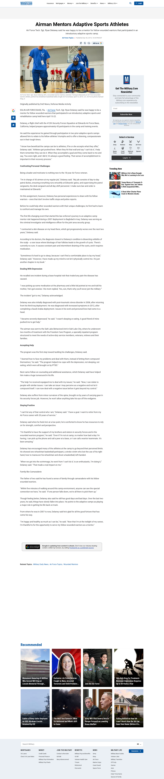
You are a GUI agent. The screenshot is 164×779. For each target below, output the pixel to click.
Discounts (78, 768)
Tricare (77, 762)
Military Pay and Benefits (82, 753)
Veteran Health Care (81, 759)
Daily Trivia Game (116, 774)
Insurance (50, 3)
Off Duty (113, 762)
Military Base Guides (117, 753)
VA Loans (24, 753)
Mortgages (59, 3)
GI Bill (76, 756)
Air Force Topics (68, 38)
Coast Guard (97, 765)
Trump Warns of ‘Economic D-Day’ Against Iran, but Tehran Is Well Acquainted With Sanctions (132, 184)
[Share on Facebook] (81, 43)
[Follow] (13, 118)
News (102, 3)
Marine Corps (97, 762)
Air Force (51, 110)
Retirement (78, 765)
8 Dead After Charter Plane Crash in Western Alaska (131, 193)
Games (113, 765)
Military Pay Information (46, 759)
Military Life (112, 3)
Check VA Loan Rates (27, 756)
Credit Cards (42, 753)
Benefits (93, 3)
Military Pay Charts (44, 762)
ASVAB (59, 756)
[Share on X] (85, 43)
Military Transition (116, 759)
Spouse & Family (116, 777)
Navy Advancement (63, 759)
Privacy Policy (122, 123)
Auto (112, 768)
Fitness (113, 771)
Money (69, 3)
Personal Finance (44, 756)
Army (94, 753)
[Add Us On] (13, 110)
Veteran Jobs (115, 756)
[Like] (13, 125)
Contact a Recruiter (63, 753)
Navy (94, 756)
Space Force (97, 768)
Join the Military (81, 3)
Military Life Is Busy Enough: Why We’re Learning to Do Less (132, 174)
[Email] (89, 43)
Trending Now (115, 169)
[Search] (130, 3)
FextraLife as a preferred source (81, 548)
